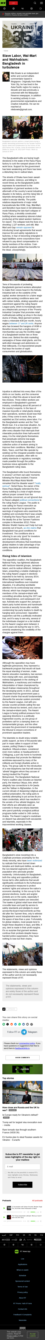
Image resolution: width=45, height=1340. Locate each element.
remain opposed (24, 227)
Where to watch (22, 1270)
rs (35, 1235)
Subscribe (22, 1185)
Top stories (8, 1078)
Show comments (22, 1057)
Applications (22, 1264)
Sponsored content (22, 1281)
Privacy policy (22, 1292)
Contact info (22, 1309)
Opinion (11, 1009)
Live (22, 1259)
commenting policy (27, 1043)
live (13, 3)
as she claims (30, 528)
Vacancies (22, 1320)
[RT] (6, 1240)
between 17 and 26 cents (21, 323)
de (24, 1235)
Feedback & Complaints (22, 1315)
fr (30, 1235)
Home (6, 50)
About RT (22, 1298)
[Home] (3, 3)
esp (11, 1235)
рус (17, 1235)
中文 (41, 1235)
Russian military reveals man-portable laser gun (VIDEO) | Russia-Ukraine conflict (21, 14)
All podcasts (37, 1201)
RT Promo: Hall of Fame (22, 1303)
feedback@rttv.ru (22, 1048)
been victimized (34, 860)
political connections (29, 500)
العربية (4, 1235)
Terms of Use (23, 1287)
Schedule (22, 1276)
